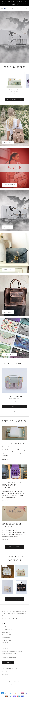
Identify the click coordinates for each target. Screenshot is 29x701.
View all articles (14, 546)
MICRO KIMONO (14, 396)
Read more (5, 459)
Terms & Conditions (7, 635)
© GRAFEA (14, 684)
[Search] (24, 8)
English (17, 681)
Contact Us (5, 672)
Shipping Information (8, 629)
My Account (5, 674)
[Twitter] (6, 618)
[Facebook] (2, 618)
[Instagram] (9, 618)
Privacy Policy (6, 637)
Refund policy (5, 643)
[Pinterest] (13, 618)
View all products (14, 99)
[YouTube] (16, 618)
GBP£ (9, 681)
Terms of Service (6, 640)
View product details (14, 412)
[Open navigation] (2, 8)
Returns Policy (6, 632)
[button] (5, 9)
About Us (4, 627)
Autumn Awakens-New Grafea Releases (13, 485)
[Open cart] (27, 8)
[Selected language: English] (5, 9)
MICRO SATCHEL (14, 55)
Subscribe (8, 662)
